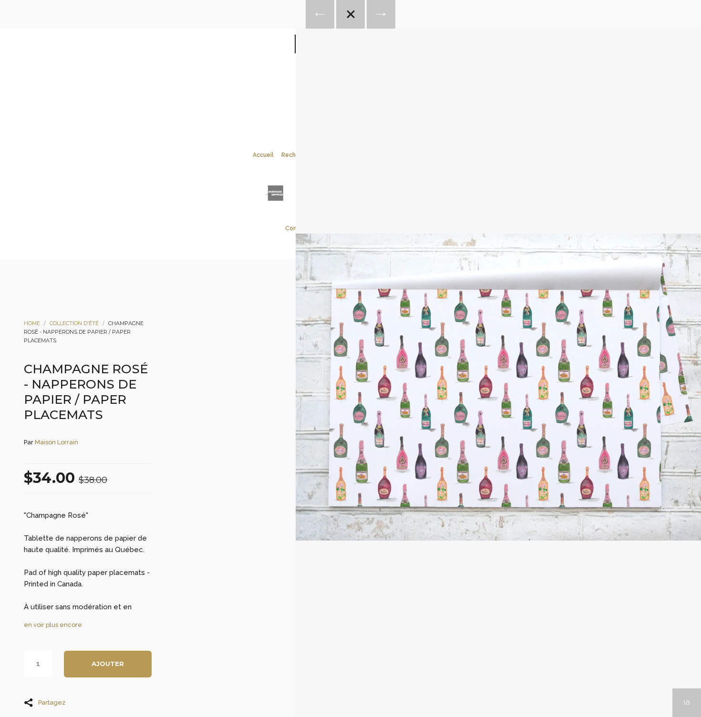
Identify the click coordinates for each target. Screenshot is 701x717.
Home (32, 323)
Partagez (51, 702)
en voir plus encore (53, 625)
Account (337, 91)
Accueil (263, 155)
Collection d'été (74, 323)
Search (363, 91)
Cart (389, 91)
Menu (311, 91)
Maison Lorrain (56, 442)
